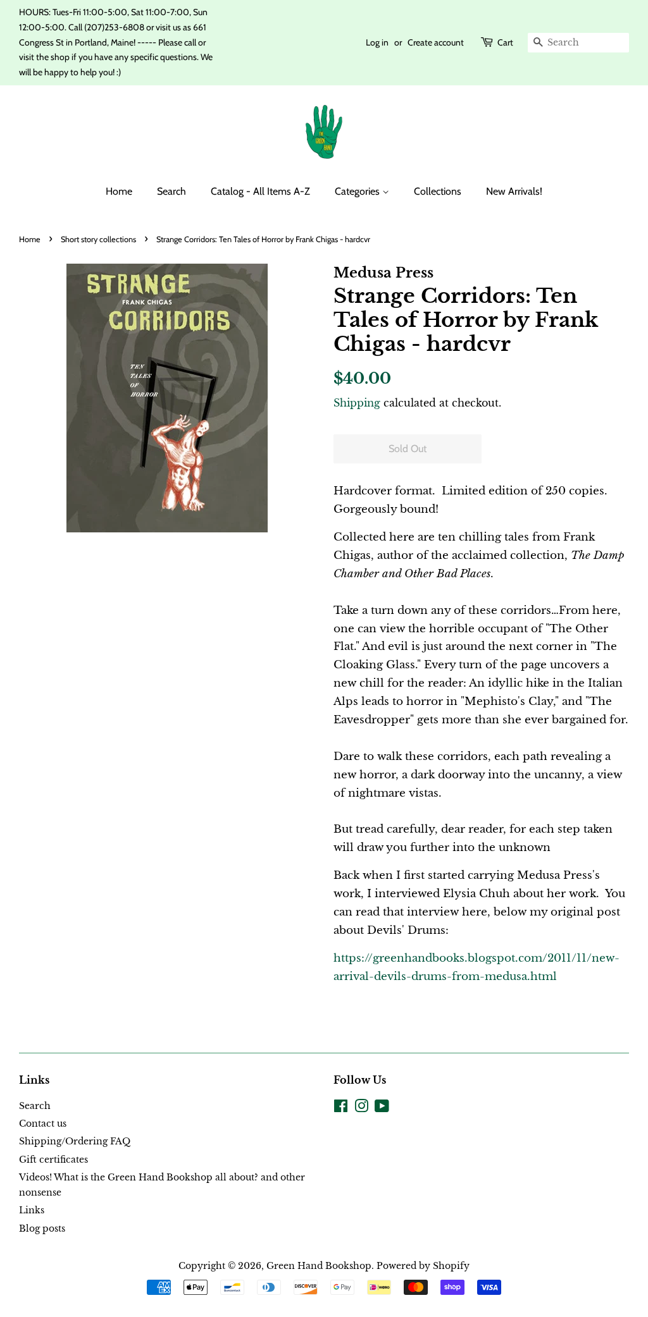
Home (119, 191)
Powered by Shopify (423, 1265)
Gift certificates (53, 1159)
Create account (436, 42)
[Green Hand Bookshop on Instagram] (361, 1108)
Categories (358, 191)
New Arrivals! (514, 191)
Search (171, 191)
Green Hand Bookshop (318, 1265)
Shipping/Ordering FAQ (74, 1141)
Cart (505, 42)
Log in (377, 42)
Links (31, 1210)
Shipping (356, 402)
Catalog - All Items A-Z (260, 191)
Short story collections (98, 239)
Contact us (42, 1123)
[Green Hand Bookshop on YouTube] (382, 1108)
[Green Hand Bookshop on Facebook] (340, 1108)
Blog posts (42, 1228)
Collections (437, 191)
